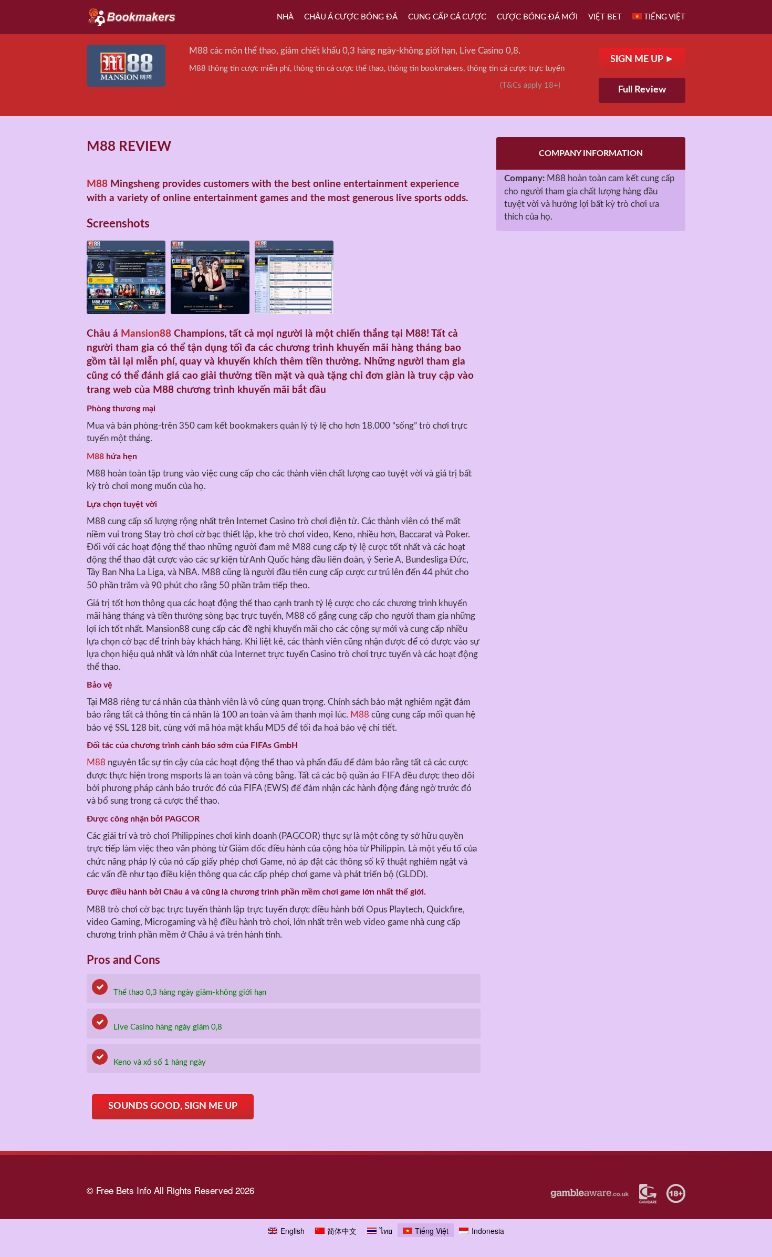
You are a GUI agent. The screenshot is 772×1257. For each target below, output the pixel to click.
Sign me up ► (642, 59)
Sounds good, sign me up (172, 1106)
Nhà (285, 17)
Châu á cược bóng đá (351, 17)
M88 (97, 184)
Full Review (642, 90)
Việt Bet (605, 17)
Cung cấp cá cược (447, 17)
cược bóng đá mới (537, 17)
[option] (126, 277)
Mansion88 (146, 334)
